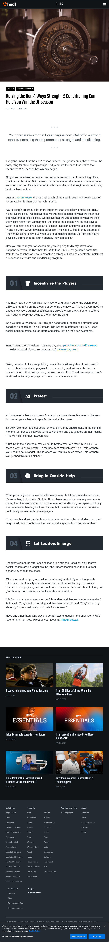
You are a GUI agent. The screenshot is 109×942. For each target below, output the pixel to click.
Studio (29, 832)
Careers (84, 827)
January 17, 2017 (67, 349)
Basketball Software (14, 857)
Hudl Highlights (67, 812)
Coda (29, 837)
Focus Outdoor (33, 867)
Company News (88, 822)
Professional (11, 847)
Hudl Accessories (15, 908)
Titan (46, 837)
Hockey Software (13, 867)
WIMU (46, 832)
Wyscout (30, 842)
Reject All (97, 936)
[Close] (105, 926)
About (84, 808)
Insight (29, 827)
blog (59, 4)
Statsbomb (48, 852)
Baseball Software (13, 852)
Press (83, 817)
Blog (10, 898)
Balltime (47, 857)
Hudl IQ (30, 822)
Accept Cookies (78, 936)
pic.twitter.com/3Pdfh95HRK (79, 345)
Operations (10, 837)
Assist (29, 852)
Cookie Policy (34, 931)
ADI (45, 867)
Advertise (85, 812)
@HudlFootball (69, 619)
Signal (46, 842)
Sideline (47, 812)
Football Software (13, 862)
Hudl (29, 812)
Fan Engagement (13, 832)
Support (11, 893)
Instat (46, 847)
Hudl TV (47, 827)
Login (31, 889)
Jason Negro (24, 197)
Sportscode (31, 817)
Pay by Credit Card (16, 903)
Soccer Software (13, 872)
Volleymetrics (49, 822)
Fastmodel (48, 862)
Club (8, 817)
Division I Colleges (13, 827)
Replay (47, 817)
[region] (54, 932)
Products (31, 808)
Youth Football (12, 842)
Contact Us (13, 889)
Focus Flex (31, 872)
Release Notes (50, 872)
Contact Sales (34, 893)
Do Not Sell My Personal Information (17, 936)
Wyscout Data (33, 847)
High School (11, 812)
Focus (29, 857)
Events (84, 832)
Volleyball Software (14, 881)
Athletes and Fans (69, 808)
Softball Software (13, 877)
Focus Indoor (32, 862)
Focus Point (32, 877)
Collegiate (10, 822)
